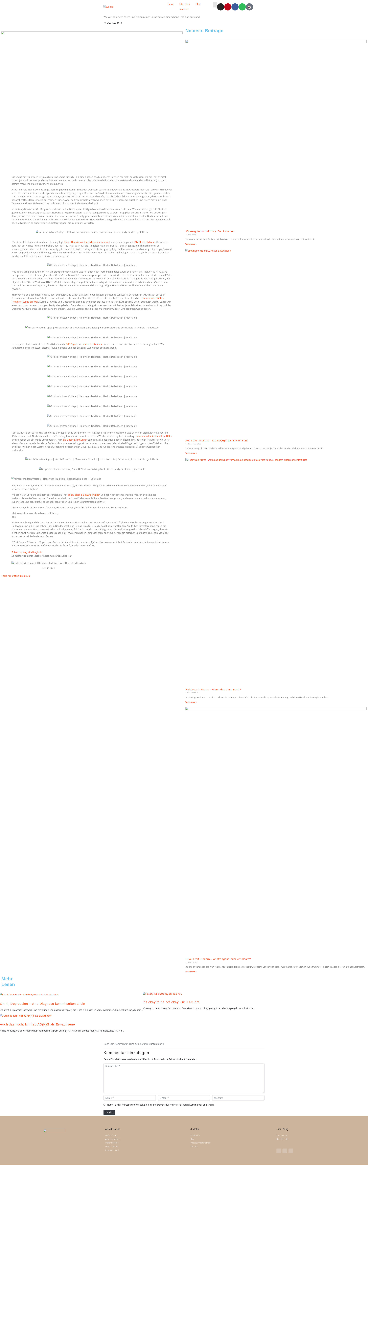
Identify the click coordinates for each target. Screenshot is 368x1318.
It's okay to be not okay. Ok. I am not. (172, 1002)
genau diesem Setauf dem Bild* (84, 495)
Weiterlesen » (191, 244)
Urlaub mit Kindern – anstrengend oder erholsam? (218, 959)
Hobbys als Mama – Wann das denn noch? (213, 689)
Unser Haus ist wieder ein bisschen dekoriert (87, 242)
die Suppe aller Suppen (75, 440)
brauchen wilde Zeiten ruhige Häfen (154, 436)
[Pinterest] (227, 6)
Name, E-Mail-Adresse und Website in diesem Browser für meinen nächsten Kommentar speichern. (160, 1104)
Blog (198, 4)
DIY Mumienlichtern (144, 242)
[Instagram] (220, 6)
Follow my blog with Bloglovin (27, 552)
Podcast (184, 9)
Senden (109, 1112)
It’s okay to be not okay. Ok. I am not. (210, 231)
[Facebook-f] (284, 1151)
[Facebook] (235, 6)
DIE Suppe (71, 344)
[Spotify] (242, 6)
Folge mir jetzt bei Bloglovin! (15, 576)
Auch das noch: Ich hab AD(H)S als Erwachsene (217, 440)
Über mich (184, 4)
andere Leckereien (92, 344)
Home (170, 4)
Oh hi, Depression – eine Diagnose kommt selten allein (42, 1003)
